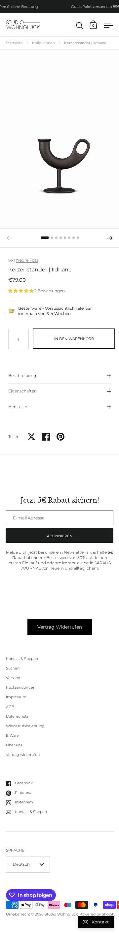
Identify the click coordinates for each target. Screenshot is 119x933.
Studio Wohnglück (61, 914)
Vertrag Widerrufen (59, 627)
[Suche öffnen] (79, 25)
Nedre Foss (27, 260)
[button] (45, 237)
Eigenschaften (22, 391)
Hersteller (17, 406)
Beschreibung (22, 375)
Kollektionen (43, 43)
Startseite (14, 43)
